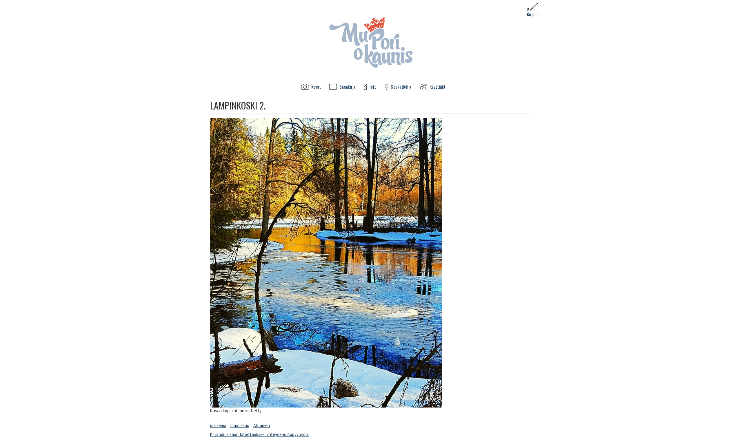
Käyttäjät (437, 87)
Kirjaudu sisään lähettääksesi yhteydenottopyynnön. (259, 434)
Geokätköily (401, 87)
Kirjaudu (534, 14)
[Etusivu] (371, 42)
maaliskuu (239, 425)
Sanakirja (347, 87)
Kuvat (316, 87)
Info (373, 87)
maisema (218, 425)
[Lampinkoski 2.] (371, 263)
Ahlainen (261, 425)
